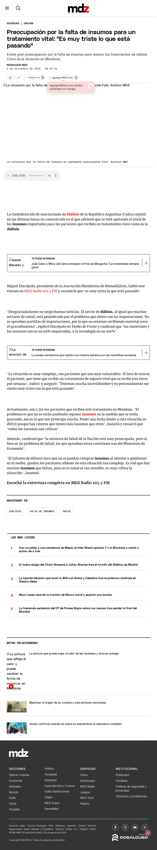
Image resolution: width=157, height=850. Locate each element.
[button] (7, 8)
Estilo (12, 798)
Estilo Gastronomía (57, 791)
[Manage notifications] (148, 833)
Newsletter (52, 808)
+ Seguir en (33, 77)
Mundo (13, 792)
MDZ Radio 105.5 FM (40, 291)
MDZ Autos (52, 803)
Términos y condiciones (131, 796)
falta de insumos (42, 511)
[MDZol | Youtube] (135, 827)
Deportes (51, 780)
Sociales (14, 809)
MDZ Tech (87, 798)
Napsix (84, 803)
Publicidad (122, 775)
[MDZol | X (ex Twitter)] (145, 827)
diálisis (15, 511)
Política (49, 768)
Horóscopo (87, 780)
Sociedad (13, 23)
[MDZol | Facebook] (115, 827)
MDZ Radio (87, 786)
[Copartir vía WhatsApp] (10, 77)
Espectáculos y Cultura (60, 786)
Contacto (122, 780)
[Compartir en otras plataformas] (18, 77)
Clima (83, 775)
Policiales (15, 786)
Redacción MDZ (17, 65)
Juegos (85, 792)
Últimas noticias (19, 775)
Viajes (48, 797)
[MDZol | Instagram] (125, 827)
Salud (66, 511)
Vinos (12, 803)
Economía (15, 780)
